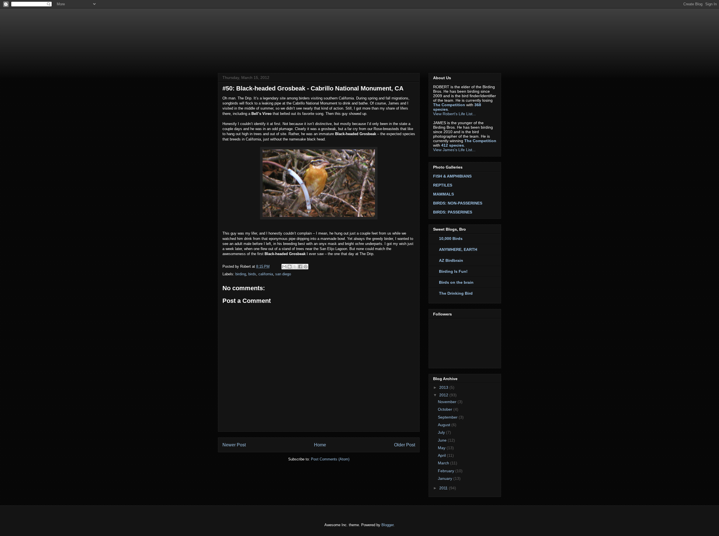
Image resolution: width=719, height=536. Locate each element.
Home (320, 444)
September (448, 417)
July (442, 432)
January (445, 478)
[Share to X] (295, 266)
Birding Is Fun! (453, 271)
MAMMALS (443, 194)
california (265, 274)
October (445, 409)
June (443, 440)
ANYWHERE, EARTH (458, 249)
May (442, 448)
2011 (444, 488)
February (446, 471)
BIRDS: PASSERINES (452, 212)
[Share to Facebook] (300, 266)
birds (252, 274)
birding (240, 274)
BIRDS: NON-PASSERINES (457, 203)
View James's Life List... (454, 149)
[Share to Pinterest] (305, 266)
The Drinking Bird (456, 293)
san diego (283, 274)
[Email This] (284, 266)
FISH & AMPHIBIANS (452, 176)
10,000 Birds (451, 238)
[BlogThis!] (289, 266)
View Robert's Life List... (454, 114)
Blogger (387, 525)
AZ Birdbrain (451, 260)
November (448, 401)
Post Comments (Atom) (330, 459)
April (442, 455)
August (444, 425)
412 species (452, 145)
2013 (444, 387)
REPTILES (442, 185)
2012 (444, 395)
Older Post (404, 444)
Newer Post (234, 444)
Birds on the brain (456, 282)
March (444, 463)
